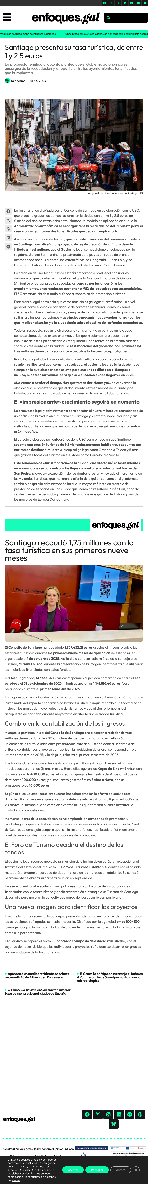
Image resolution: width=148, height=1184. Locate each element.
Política (14, 1149)
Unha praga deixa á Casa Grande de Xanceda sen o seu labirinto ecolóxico (96, 33)
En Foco (68, 1149)
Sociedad (25, 1149)
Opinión (58, 1149)
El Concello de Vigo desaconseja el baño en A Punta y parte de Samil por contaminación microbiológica (110, 977)
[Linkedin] (125, 3)
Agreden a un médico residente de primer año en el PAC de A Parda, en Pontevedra (37, 975)
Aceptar (73, 1169)
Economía (46, 1149)
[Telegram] (132, 3)
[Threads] (138, 3)
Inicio (5, 1149)
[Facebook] (105, 3)
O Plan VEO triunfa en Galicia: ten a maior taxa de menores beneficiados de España (38, 991)
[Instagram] (118, 3)
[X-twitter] (111, 3)
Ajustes (120, 1169)
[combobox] (126, 18)
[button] (8, 211)
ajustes (16, 1180)
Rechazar (97, 1169)
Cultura (35, 1149)
